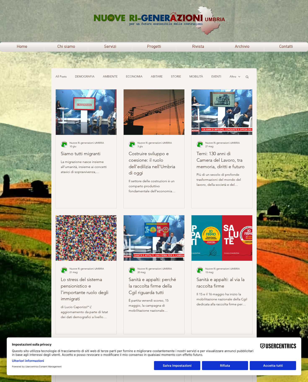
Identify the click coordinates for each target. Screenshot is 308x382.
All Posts (61, 76)
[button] (247, 77)
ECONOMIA (134, 76)
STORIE (176, 76)
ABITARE (157, 76)
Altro (233, 76)
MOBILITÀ (196, 76)
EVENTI (216, 76)
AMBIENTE (110, 76)
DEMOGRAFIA (84, 76)
